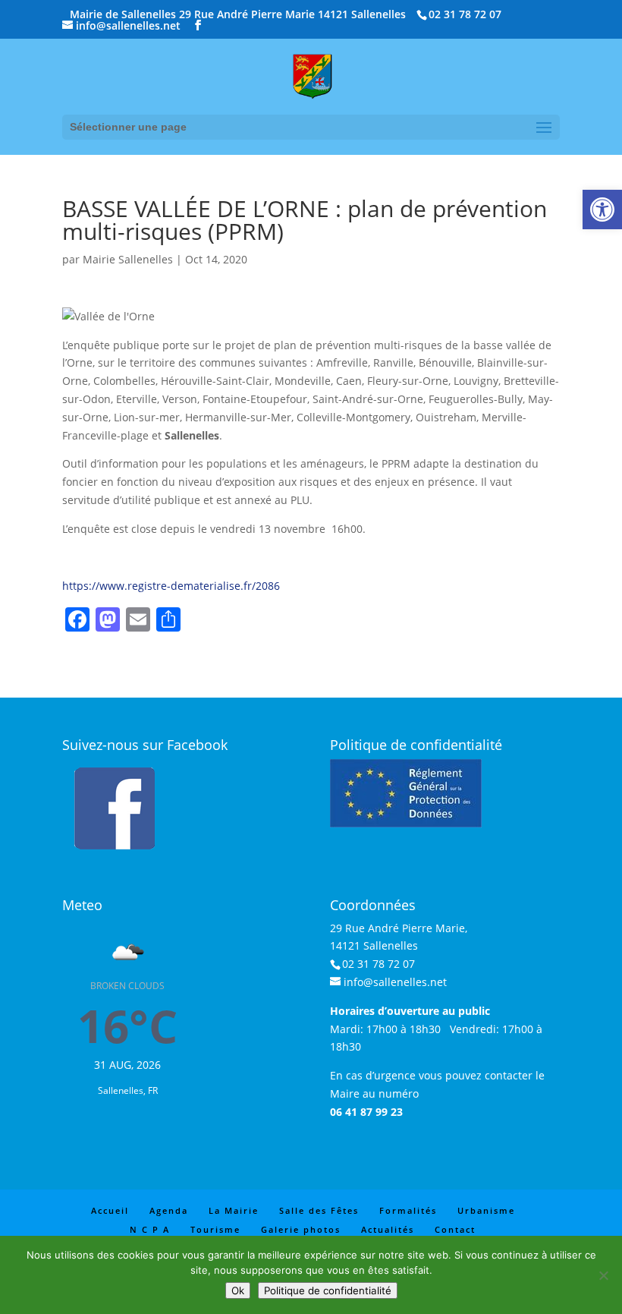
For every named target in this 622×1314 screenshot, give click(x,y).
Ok (237, 1290)
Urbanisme (486, 1210)
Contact (455, 1229)
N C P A (150, 1229)
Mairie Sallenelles (128, 259)
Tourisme (215, 1229)
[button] (602, 209)
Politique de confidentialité (327, 1290)
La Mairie (234, 1210)
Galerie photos (301, 1229)
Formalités (408, 1210)
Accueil (110, 1210)
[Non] (603, 1275)
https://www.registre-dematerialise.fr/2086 (171, 585)
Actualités (387, 1229)
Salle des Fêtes (319, 1210)
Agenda (168, 1210)
